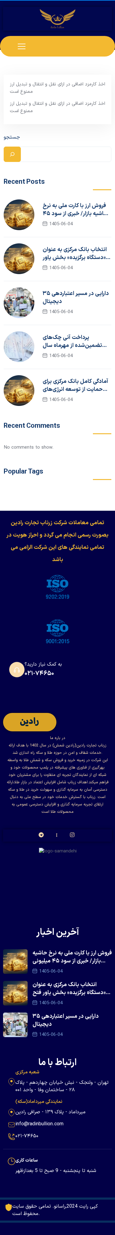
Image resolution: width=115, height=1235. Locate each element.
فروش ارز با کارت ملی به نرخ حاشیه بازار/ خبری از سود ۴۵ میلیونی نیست (75, 210)
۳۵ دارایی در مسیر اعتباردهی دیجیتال (76, 298)
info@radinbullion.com (39, 1124)
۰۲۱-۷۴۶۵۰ (39, 673)
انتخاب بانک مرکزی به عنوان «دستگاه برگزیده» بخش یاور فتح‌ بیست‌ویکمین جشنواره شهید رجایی (75, 254)
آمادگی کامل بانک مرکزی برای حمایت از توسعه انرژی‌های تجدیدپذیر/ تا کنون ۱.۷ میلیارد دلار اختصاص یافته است (75, 386)
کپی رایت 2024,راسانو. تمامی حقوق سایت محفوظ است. (55, 1210)
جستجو (12, 137)
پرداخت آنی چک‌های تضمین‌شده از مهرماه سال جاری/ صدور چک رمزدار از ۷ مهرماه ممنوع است (74, 342)
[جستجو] (12, 154)
